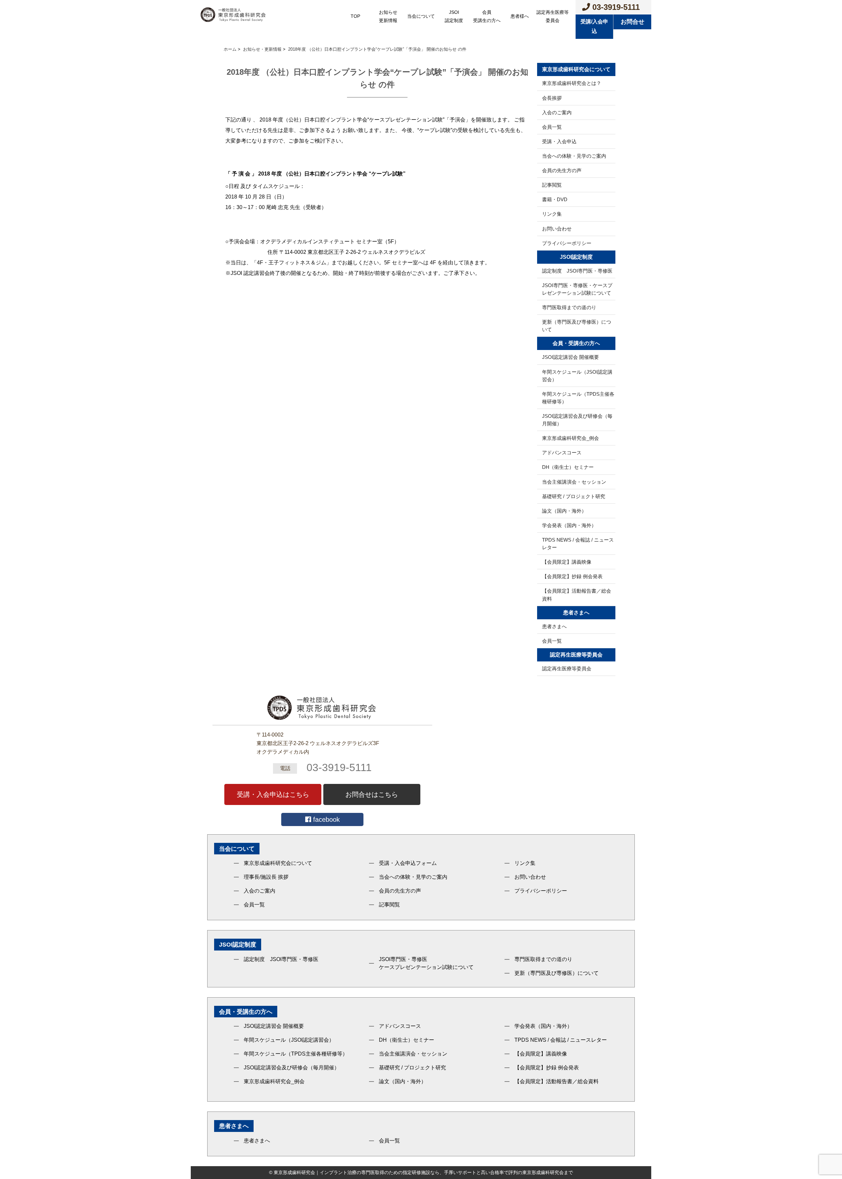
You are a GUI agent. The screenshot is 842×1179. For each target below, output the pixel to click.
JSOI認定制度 (454, 16)
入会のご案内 (557, 112)
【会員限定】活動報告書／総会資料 (576, 594)
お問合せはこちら (371, 794)
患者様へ (519, 16)
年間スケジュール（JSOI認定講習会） (577, 375)
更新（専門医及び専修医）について (576, 325)
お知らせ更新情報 (388, 16)
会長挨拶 (552, 98)
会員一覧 (552, 127)
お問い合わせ (557, 228)
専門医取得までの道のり (569, 307)
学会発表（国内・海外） (569, 525)
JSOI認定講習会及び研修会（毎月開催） (577, 419)
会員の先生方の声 (562, 170)
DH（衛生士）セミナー (568, 467)
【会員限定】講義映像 (566, 562)
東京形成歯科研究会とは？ (571, 83)
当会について (421, 16)
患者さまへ (554, 626)
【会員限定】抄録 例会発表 (572, 576)
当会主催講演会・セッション (574, 482)
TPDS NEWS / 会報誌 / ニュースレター (578, 543)
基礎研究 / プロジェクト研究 (573, 496)
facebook (325, 819)
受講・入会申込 (559, 141)
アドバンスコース (562, 452)
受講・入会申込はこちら (273, 794)
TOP (355, 16)
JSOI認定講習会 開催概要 (570, 357)
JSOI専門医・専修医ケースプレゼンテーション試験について (426, 963)
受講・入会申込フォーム (408, 863)
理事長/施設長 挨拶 (266, 877)
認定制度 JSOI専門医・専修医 (577, 271)
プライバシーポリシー (566, 243)
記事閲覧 (552, 185)
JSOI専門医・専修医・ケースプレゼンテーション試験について (577, 289)
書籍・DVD (554, 199)
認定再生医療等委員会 (552, 16)
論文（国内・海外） (564, 511)
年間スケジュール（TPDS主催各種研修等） (578, 397)
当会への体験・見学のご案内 (574, 156)
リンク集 (552, 214)
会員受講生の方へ (487, 16)
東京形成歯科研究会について (278, 863)
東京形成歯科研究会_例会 (570, 438)
